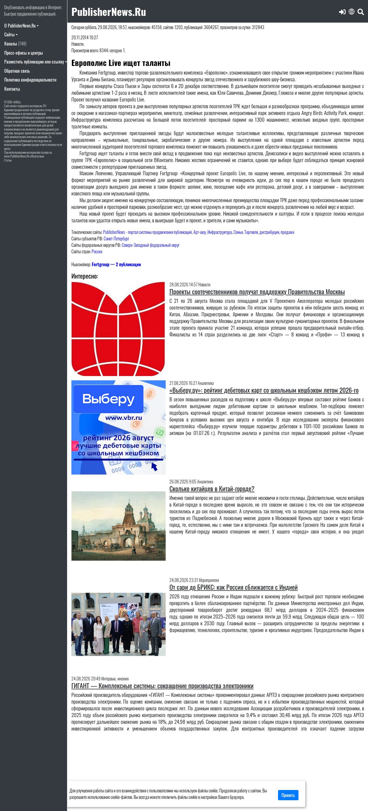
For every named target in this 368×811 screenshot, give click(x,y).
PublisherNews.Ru (108, 11)
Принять (288, 795)
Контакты (12, 89)
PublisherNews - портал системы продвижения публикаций (147, 232)
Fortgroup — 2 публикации (116, 264)
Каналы (15, 43)
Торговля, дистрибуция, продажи (269, 232)
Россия (97, 251)
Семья (238, 232)
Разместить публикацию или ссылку (34, 61)
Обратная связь (17, 71)
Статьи (8, 160)
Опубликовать (14, 7)
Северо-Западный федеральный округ (151, 245)
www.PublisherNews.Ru (17, 156)
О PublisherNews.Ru (20, 25)
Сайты (9, 34)
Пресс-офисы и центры (23, 53)
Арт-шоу (199, 232)
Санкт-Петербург (116, 238)
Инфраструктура (219, 232)
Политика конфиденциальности (30, 79)
